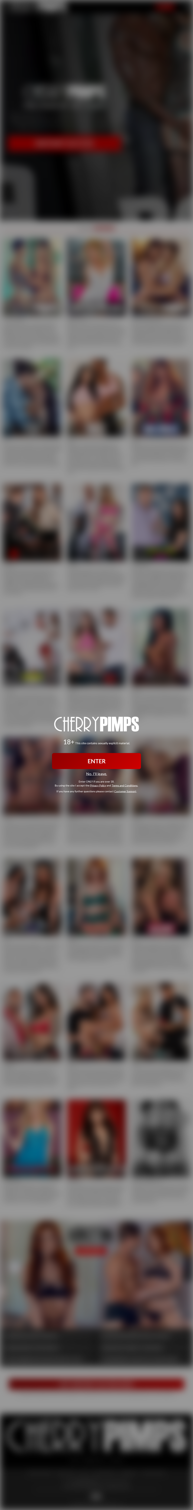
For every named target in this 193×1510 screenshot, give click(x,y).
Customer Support (125, 791)
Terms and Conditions (125, 785)
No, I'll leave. (96, 774)
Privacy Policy (98, 785)
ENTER (97, 761)
